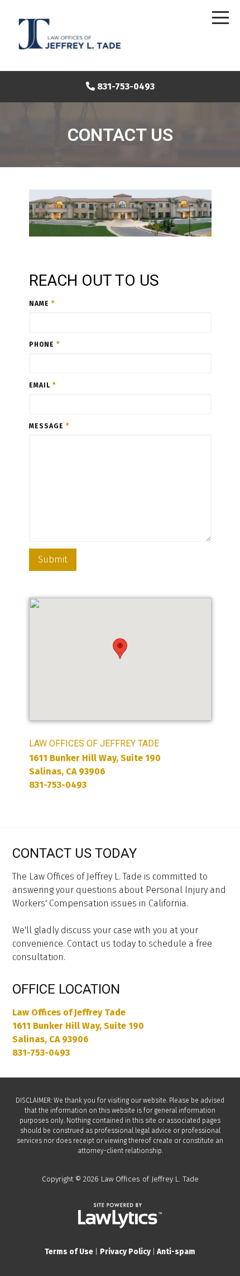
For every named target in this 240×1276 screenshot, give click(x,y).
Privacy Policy (125, 1251)
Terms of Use (69, 1251)
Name (42, 304)
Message (49, 426)
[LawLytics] (120, 1215)
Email (42, 385)
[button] (120, 648)
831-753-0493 (126, 86)
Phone (44, 344)
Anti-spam (176, 1251)
